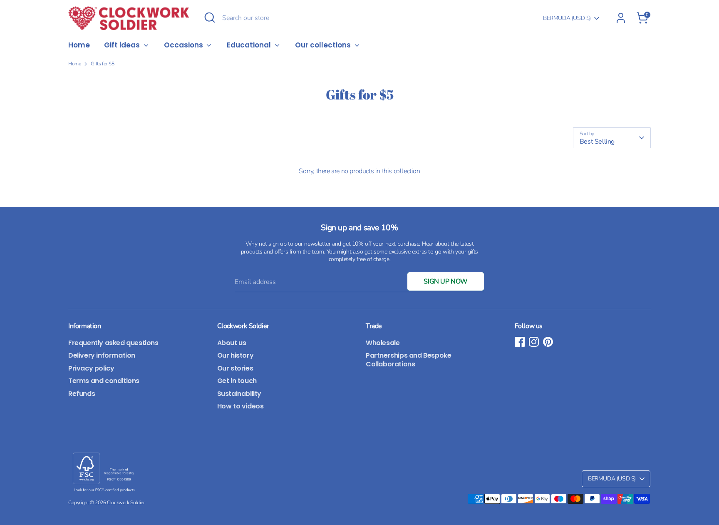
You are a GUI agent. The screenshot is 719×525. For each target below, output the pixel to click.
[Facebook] (426, 331)
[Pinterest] (455, 331)
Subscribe (443, 304)
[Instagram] (441, 331)
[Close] (515, 171)
